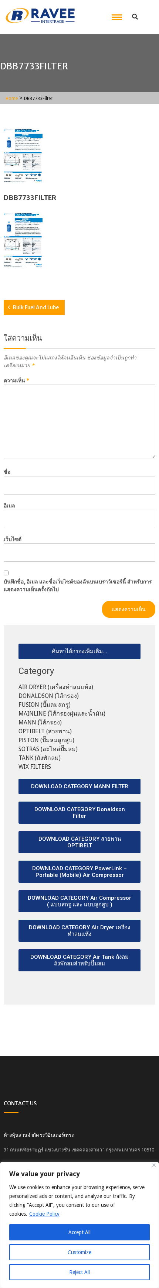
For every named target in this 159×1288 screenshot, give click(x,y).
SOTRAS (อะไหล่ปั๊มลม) (48, 749)
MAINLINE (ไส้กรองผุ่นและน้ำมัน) (61, 713)
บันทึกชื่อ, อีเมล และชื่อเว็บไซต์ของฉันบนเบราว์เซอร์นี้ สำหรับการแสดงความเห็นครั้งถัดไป (78, 585)
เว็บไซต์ (12, 539)
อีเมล (9, 505)
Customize (79, 1252)
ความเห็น (17, 380)
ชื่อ (7, 472)
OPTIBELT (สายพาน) (45, 731)
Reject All (79, 1272)
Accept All (79, 1232)
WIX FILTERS (34, 766)
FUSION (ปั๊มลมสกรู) (44, 704)
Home (12, 98)
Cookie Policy (44, 1214)
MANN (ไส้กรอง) (40, 722)
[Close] (154, 1165)
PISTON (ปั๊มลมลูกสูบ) (46, 740)
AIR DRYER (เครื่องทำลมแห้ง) (55, 687)
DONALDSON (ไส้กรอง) (48, 695)
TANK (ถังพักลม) (39, 757)
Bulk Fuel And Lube (36, 307)
